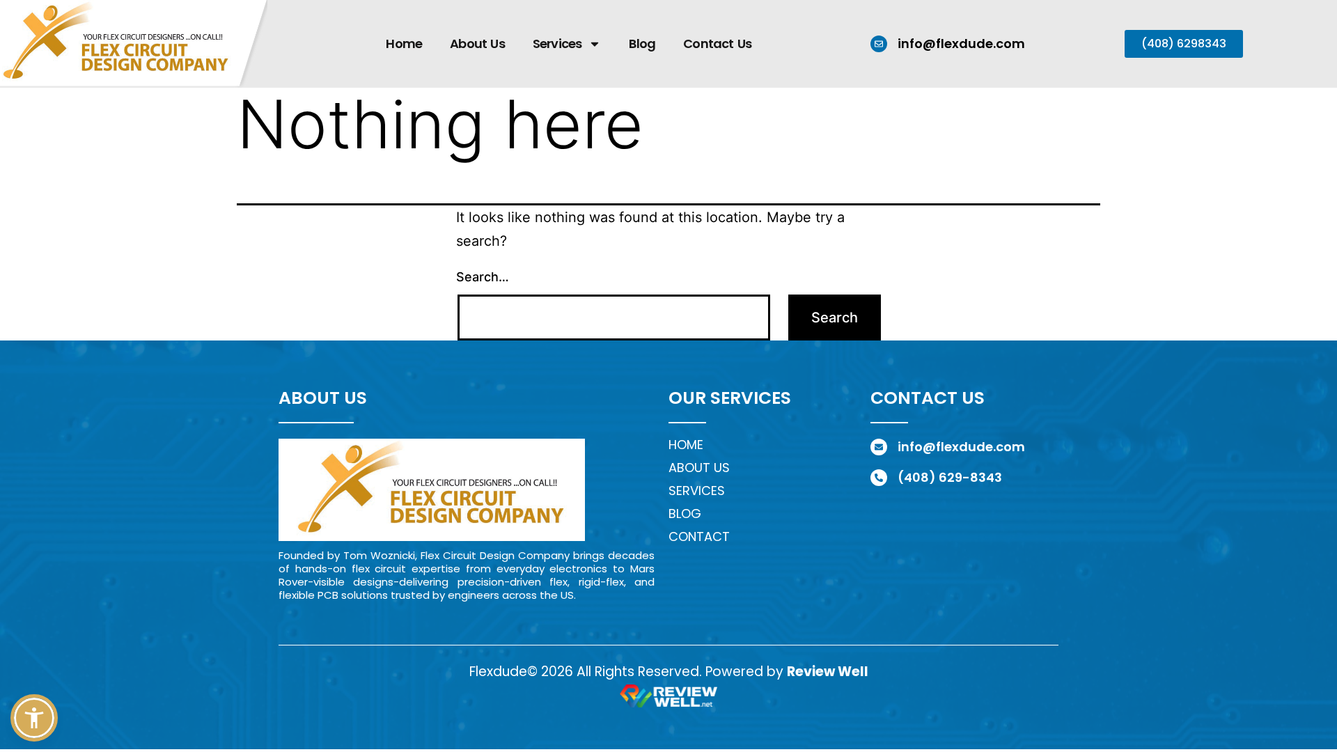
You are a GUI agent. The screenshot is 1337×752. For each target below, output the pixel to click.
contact (699, 536)
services (696, 490)
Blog (642, 43)
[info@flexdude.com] (878, 44)
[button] (34, 718)
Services (557, 43)
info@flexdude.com (961, 43)
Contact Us (717, 43)
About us (699, 467)
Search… (482, 276)
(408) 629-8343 (950, 477)
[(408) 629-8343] (878, 477)
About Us (477, 43)
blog (684, 513)
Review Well (827, 671)
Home (404, 43)
